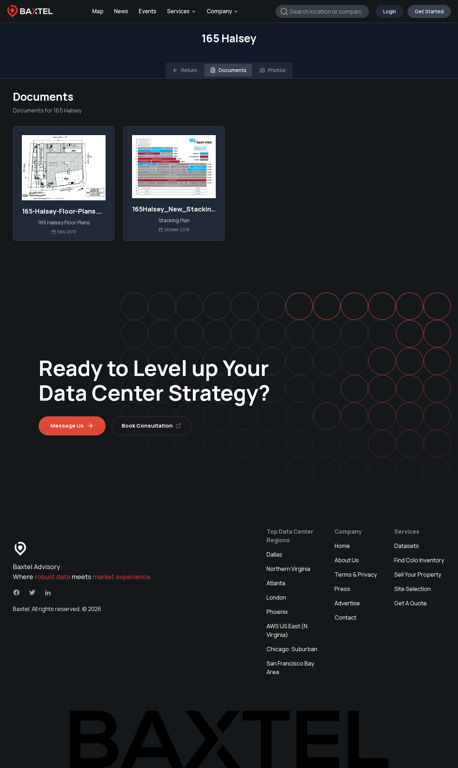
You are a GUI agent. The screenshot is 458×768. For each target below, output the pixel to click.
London (276, 597)
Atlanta (276, 583)
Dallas (274, 554)
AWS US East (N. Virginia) (288, 630)
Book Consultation (147, 425)
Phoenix (277, 612)
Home (342, 546)
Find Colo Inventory (419, 560)
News (121, 11)
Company (219, 11)
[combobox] (322, 11)
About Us (347, 560)
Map (97, 11)
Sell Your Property (417, 574)
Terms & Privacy (356, 574)
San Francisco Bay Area (290, 667)
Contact (345, 617)
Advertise (347, 603)
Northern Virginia (288, 569)
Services (178, 11)
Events (147, 11)
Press (342, 589)
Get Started (429, 11)
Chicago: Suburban (292, 649)
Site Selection (412, 589)
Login (389, 11)
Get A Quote (410, 603)
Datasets (406, 546)
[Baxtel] (30, 11)
